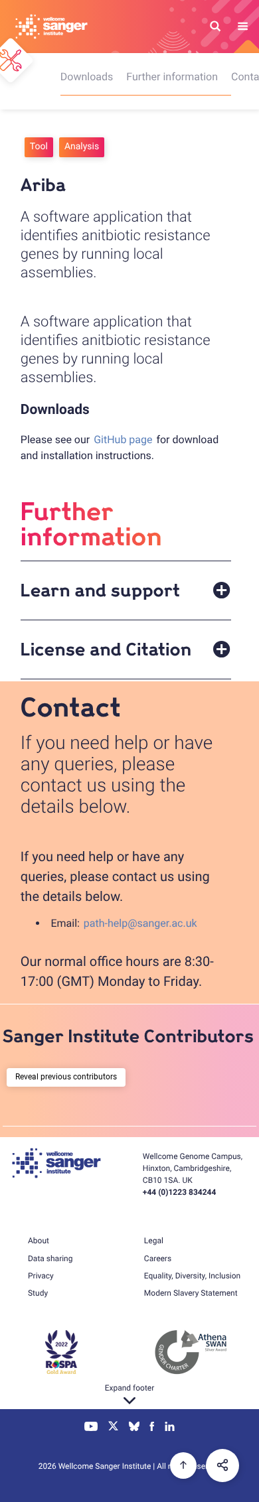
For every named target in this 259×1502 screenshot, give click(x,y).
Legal (153, 1240)
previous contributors (79, 1076)
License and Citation (106, 650)
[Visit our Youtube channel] (91, 1427)
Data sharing (50, 1258)
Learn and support (100, 591)
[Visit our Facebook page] (153, 1427)
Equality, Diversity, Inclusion (192, 1275)
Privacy (41, 1275)
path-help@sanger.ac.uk (140, 923)
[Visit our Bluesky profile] (134, 1427)
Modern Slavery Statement (191, 1293)
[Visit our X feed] (113, 1427)
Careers (157, 1258)
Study (38, 1293)
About (38, 1240)
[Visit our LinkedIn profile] (169, 1427)
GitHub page (123, 439)
